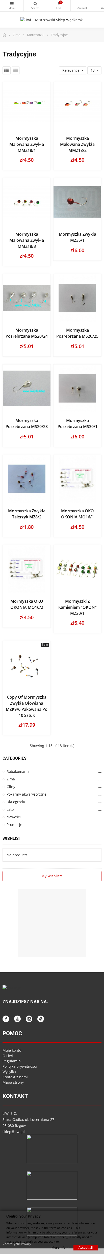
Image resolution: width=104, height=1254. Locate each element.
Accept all (86, 1247)
